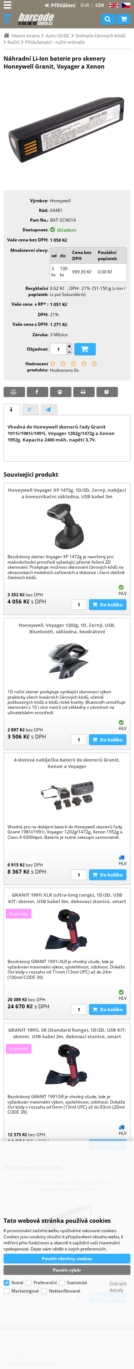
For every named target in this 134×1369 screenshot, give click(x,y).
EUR (85, 5)
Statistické (77, 1283)
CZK (99, 5)
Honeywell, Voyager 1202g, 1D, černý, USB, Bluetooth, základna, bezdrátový (67, 628)
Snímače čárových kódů (100, 35)
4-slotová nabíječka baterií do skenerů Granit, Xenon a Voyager (67, 763)
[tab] (12, 409)
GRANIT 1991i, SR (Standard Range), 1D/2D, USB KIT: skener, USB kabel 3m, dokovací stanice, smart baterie (67, 1036)
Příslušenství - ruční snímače (55, 42)
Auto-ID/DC (57, 35)
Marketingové (25, 1291)
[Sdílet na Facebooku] (37, 392)
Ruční (13, 42)
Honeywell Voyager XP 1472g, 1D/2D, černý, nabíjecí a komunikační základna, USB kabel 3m (67, 493)
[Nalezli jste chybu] (107, 392)
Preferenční (45, 1283)
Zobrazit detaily (118, 1286)
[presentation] (12, 409)
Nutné (17, 1283)
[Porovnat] (14, 392)
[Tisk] (84, 392)
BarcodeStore (36, 19)
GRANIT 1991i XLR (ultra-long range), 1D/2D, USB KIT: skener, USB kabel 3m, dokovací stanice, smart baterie (67, 901)
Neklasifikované (64, 1291)
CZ (124, 5)
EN (113, 5)
